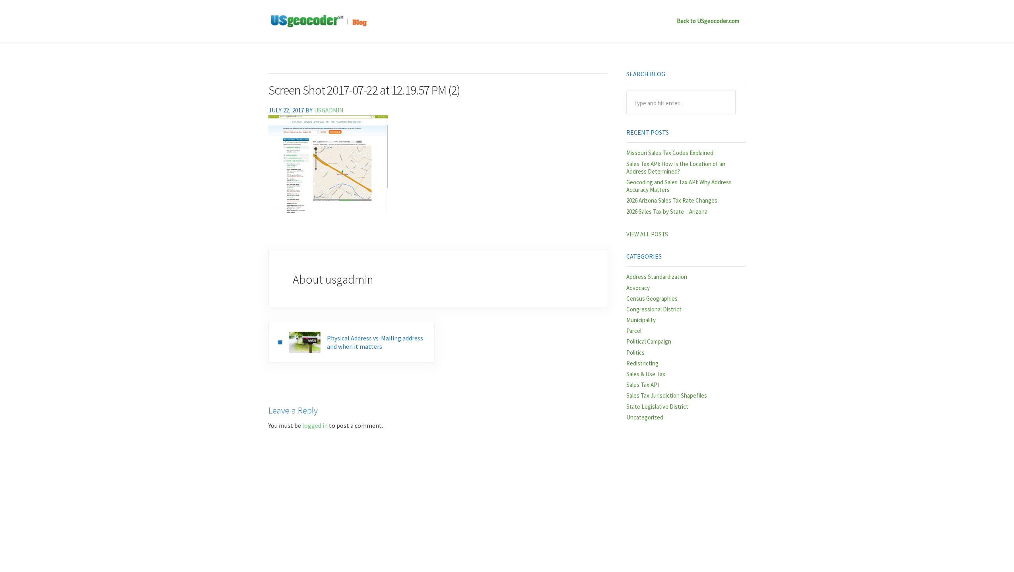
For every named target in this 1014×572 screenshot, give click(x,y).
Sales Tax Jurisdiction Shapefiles (666, 395)
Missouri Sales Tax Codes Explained (669, 153)
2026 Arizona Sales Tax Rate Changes (671, 200)
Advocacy (638, 288)
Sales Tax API (642, 384)
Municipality (641, 320)
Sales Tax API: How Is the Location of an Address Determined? (675, 167)
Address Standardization (656, 276)
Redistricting (642, 363)
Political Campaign (648, 341)
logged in (315, 425)
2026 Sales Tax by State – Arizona (666, 211)
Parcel (633, 330)
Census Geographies (652, 298)
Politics (635, 352)
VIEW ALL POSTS (647, 234)
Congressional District (654, 309)
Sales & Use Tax (645, 374)
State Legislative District (657, 406)
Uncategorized (644, 417)
